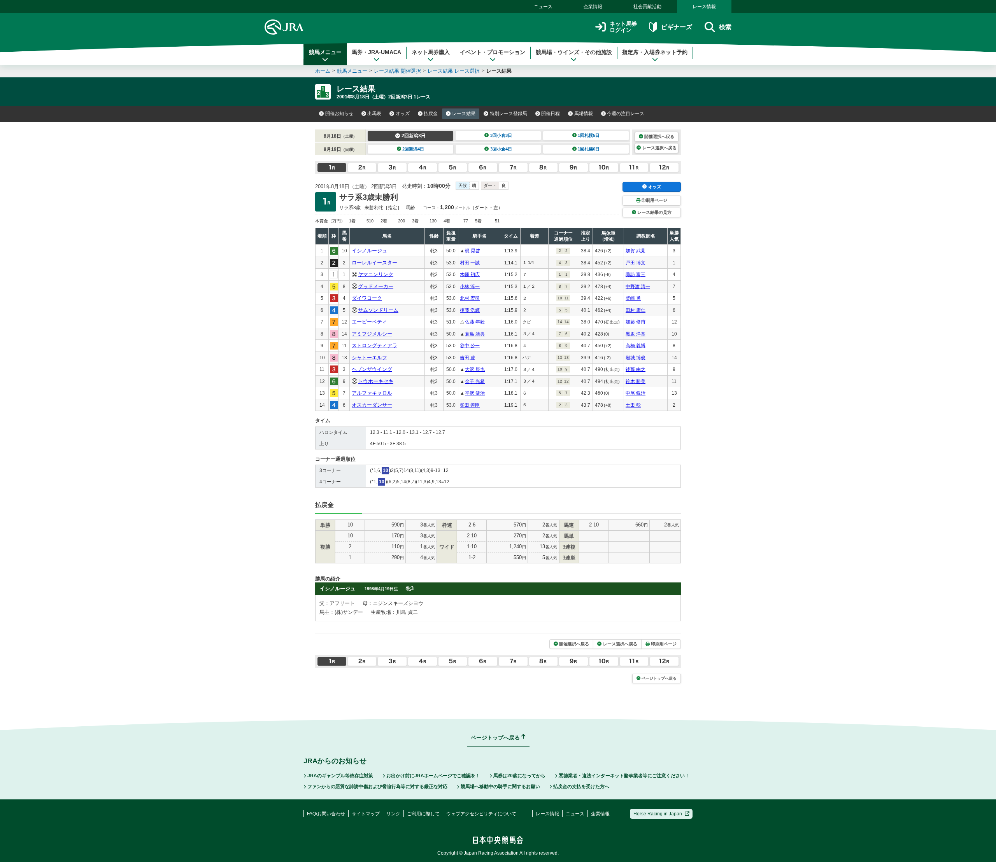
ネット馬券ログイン (623, 27)
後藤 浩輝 (470, 310)
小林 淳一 (470, 286)
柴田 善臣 (470, 405)
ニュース (543, 6)
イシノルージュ (369, 251)
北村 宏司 (470, 298)
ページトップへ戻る (659, 678)
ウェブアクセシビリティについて (481, 814)
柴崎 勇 (633, 298)
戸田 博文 (635, 263)
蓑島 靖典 (475, 334)
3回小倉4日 (501, 149)
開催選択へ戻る (659, 136)
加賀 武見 (635, 251)
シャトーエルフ (369, 357)
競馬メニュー (325, 52)
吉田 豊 (467, 357)
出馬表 (374, 113)
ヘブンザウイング (372, 369)
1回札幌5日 (589, 135)
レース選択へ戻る (659, 147)
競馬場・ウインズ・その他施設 (574, 52)
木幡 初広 (470, 274)
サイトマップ (366, 814)
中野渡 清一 (638, 286)
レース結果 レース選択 (454, 71)
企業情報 (593, 6)
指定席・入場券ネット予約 (654, 52)
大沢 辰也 (475, 369)
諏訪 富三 (635, 274)
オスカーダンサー (372, 405)
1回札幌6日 (589, 149)
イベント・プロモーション (492, 52)
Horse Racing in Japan (657, 814)
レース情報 (704, 6)
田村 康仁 (635, 310)
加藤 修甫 (635, 322)
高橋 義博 (635, 345)
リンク (393, 814)
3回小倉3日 (501, 135)
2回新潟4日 (413, 149)
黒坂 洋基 (635, 334)
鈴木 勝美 (635, 381)
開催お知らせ (339, 113)
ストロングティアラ (374, 345)
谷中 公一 (470, 345)
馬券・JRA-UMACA (376, 52)
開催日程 (550, 113)
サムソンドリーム (378, 310)
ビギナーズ (676, 27)
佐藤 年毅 (475, 322)
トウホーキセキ (375, 381)
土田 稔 (633, 405)
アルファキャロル (372, 393)
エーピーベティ (369, 322)
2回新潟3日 (414, 135)
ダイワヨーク (367, 298)
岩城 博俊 (635, 357)
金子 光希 (475, 381)
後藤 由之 (635, 369)
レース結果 (463, 113)
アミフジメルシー (372, 334)
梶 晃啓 (472, 251)
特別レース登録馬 (508, 113)
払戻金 (431, 113)
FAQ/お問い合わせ (326, 814)
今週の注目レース (625, 113)
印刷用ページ (654, 200)
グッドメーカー (375, 286)
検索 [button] (725, 27)
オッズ (403, 113)
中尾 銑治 (635, 393)
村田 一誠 (470, 263)
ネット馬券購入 (431, 52)
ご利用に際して (423, 814)
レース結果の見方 (654, 212)
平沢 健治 (475, 393)
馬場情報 (583, 113)
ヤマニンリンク (375, 274)
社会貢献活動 (647, 6)
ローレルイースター (374, 263)
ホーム (322, 71)
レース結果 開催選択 (397, 71)
